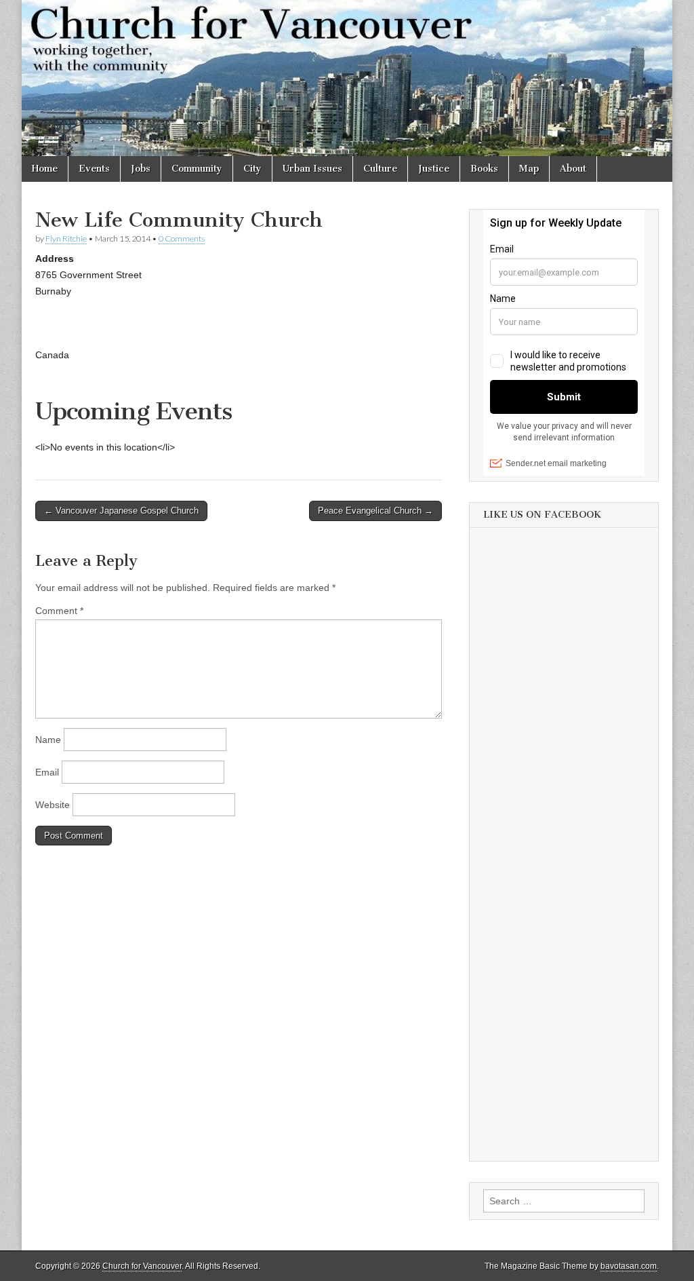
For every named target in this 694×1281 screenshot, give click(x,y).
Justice (433, 168)
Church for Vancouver (142, 1266)
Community (196, 168)
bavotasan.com (628, 1266)
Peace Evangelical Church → (375, 510)
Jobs (140, 168)
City (252, 168)
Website (52, 804)
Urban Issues (312, 168)
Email (47, 772)
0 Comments (182, 238)
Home (45, 168)
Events (94, 168)
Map (529, 168)
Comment (59, 610)
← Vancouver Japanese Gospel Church (121, 510)
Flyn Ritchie (66, 238)
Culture (380, 168)
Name (48, 739)
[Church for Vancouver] (347, 78)
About (573, 168)
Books (484, 168)
